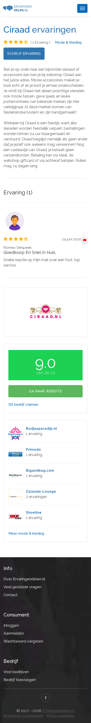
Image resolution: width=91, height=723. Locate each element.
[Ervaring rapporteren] (85, 240)
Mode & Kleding (68, 42)
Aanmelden (14, 633)
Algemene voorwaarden (23, 716)
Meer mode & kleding (26, 533)
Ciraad (17, 29)
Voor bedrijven (16, 672)
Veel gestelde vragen (22, 587)
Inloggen (11, 625)
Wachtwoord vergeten (23, 641)
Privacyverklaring (60, 716)
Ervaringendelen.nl (58, 711)
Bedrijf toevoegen (20, 680)
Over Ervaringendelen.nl (24, 579)
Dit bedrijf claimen (23, 404)
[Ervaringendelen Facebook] (45, 697)
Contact (11, 595)
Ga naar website (45, 391)
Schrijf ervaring (24, 53)
